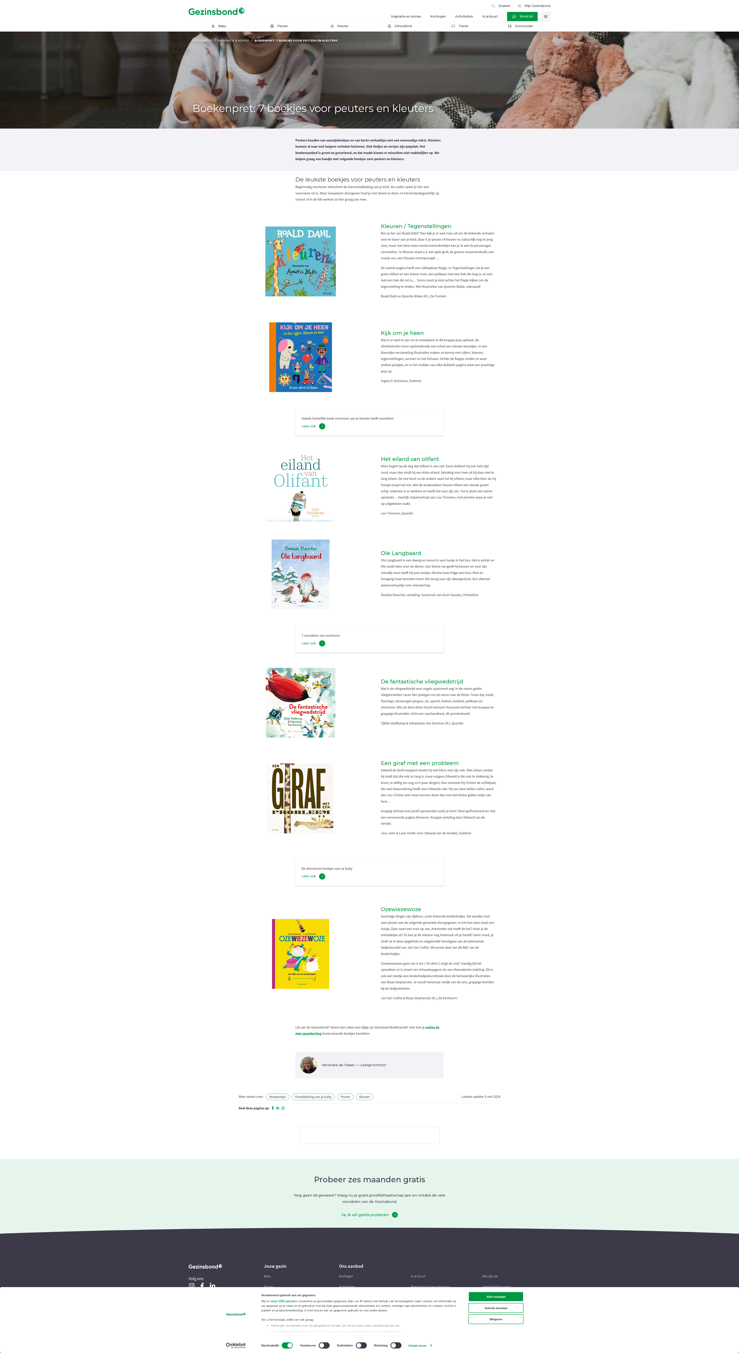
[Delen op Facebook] (273, 1108)
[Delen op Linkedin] (277, 1108)
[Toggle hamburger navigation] (545, 16)
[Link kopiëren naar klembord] (283, 1108)
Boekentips (277, 1097)
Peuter (345, 1097)
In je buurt (418, 1276)
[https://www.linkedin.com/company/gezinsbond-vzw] (212, 1286)
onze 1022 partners (284, 1301)
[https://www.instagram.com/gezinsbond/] (192, 1286)
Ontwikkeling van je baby (313, 1097)
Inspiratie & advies (233, 40)
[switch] (324, 1345)
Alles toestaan (496, 1296)
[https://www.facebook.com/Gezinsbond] (202, 1286)
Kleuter (364, 1097)
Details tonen (417, 1345)
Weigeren (496, 1319)
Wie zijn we (490, 1276)
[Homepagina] (217, 11)
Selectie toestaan (496, 1308)
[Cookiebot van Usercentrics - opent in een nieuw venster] (236, 1345)
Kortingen (346, 1276)
